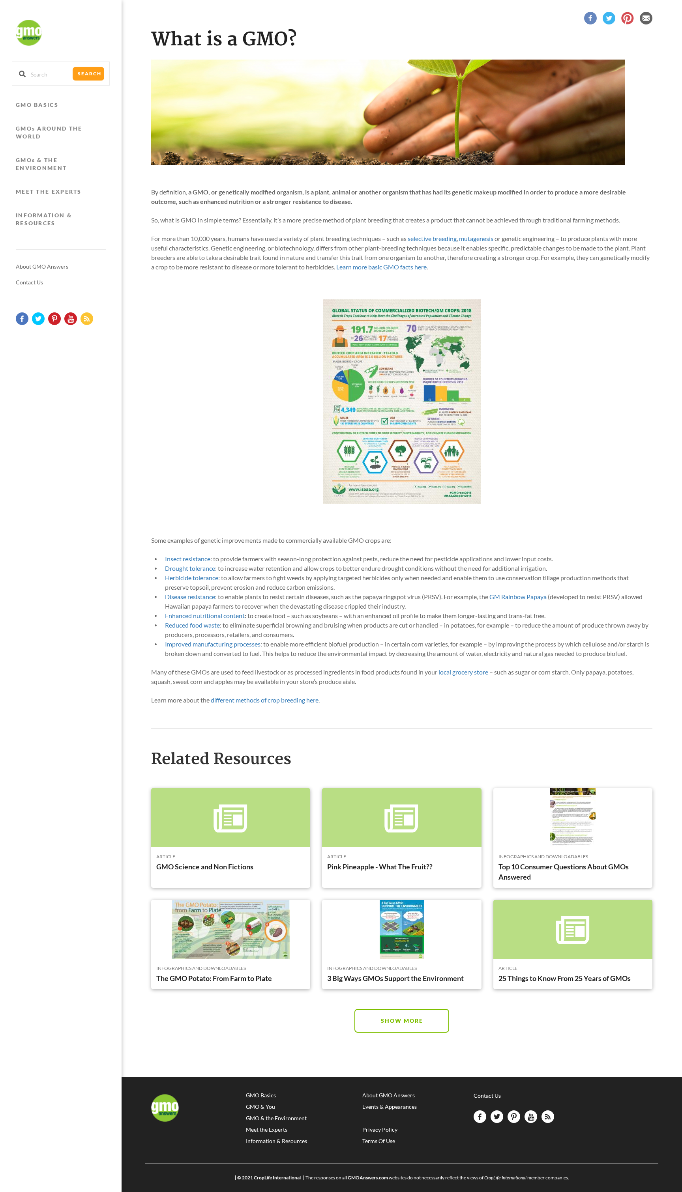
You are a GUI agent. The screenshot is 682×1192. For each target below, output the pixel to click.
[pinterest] (54, 318)
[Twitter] (609, 17)
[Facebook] (590, 17)
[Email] (646, 17)
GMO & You (260, 1107)
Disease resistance (190, 596)
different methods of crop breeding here (265, 700)
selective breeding (432, 238)
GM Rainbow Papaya (518, 596)
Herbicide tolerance (191, 577)
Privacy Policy (379, 1129)
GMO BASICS (37, 104)
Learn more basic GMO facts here (381, 267)
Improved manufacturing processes (212, 644)
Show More (402, 1020)
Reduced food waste (192, 625)
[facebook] (22, 318)
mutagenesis (476, 238)
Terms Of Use (378, 1141)
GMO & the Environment (276, 1118)
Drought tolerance (190, 568)
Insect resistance (187, 558)
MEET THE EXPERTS (49, 191)
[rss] (87, 318)
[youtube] (70, 318)
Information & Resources (276, 1141)
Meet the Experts (266, 1129)
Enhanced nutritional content (205, 615)
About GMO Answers (42, 266)
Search (89, 74)
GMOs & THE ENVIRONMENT (41, 164)
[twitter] (38, 318)
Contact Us (29, 282)
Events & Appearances (389, 1107)
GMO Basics (261, 1095)
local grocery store (463, 672)
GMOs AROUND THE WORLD (49, 132)
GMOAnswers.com (368, 1178)
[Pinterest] (627, 17)
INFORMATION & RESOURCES (44, 219)
